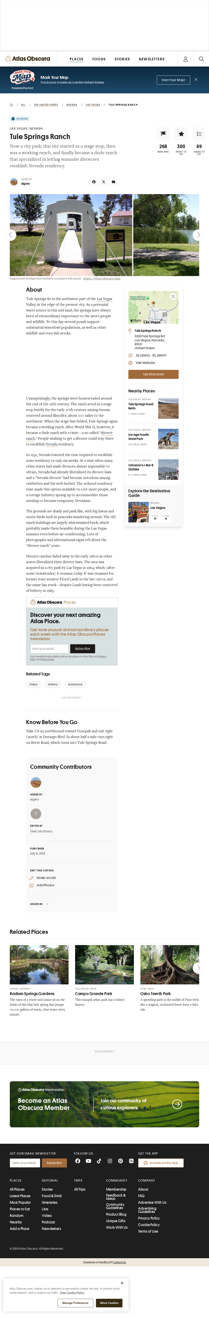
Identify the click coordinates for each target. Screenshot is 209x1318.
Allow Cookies (109, 1302)
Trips (78, 1180)
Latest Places (20, 1196)
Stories (47, 1189)
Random (17, 1215)
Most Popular (20, 1202)
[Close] (122, 1282)
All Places (17, 1189)
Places (16, 1180)
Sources (36, 904)
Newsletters (51, 1228)
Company (146, 1180)
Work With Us (117, 1227)
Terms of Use (47, 659)
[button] (163, 133)
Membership (116, 1189)
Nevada (51, 444)
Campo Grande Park (93, 994)
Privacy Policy (149, 1218)
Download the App (164, 1163)
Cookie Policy (149, 1224)
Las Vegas (104, 299)
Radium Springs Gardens (32, 994)
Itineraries (49, 1202)
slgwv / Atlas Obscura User (102, 278)
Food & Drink (52, 1196)
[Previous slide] (10, 235)
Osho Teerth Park (155, 994)
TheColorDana (41, 831)
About (143, 1189)
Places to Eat (20, 1209)
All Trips (80, 1189)
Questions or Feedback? (104, 1262)
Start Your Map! (173, 80)
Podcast (48, 1222)
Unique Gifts (115, 1221)
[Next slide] (198, 235)
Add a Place (19, 1228)
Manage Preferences (75, 1302)
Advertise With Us (152, 1202)
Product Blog (116, 1214)
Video (47, 1215)
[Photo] (168, 408)
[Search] (201, 59)
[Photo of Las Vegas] (138, 512)
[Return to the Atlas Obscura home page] (28, 59)
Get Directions (153, 374)
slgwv (25, 183)
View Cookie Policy (72, 1292)
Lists (45, 1209)
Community (117, 1180)
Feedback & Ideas (116, 1197)
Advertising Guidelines (147, 1210)
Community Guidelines (115, 1206)
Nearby (16, 1222)
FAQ (141, 1196)
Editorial (50, 1180)
